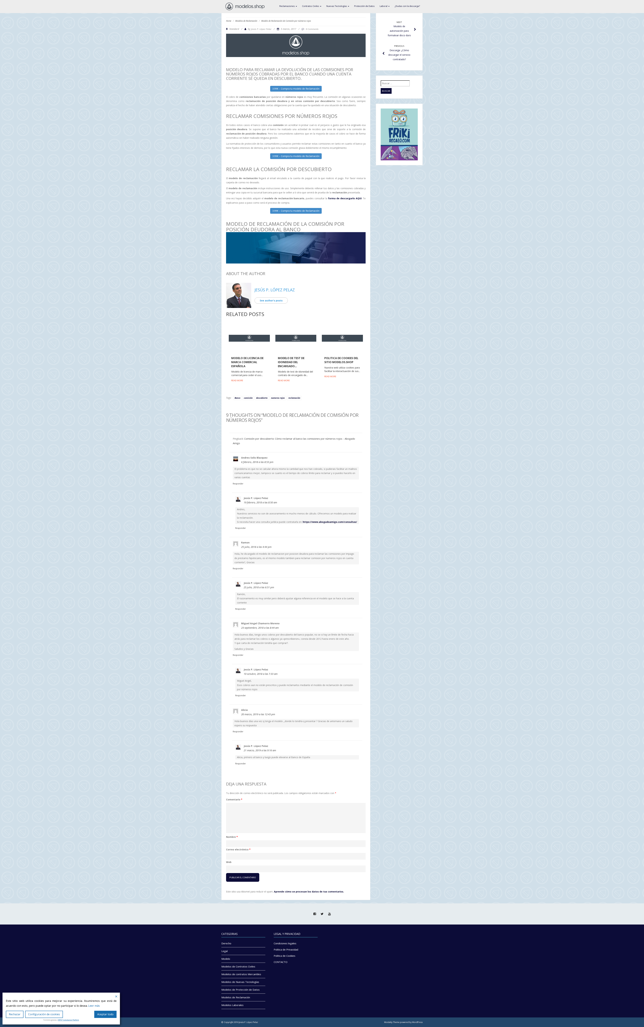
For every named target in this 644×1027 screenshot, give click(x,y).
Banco (237, 398)
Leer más (94, 1006)
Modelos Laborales (232, 1005)
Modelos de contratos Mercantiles (241, 974)
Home (228, 20)
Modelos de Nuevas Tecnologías (240, 982)
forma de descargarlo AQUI (345, 198)
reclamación (294, 398)
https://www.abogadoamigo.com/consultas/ (330, 521)
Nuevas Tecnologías (336, 6)
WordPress (417, 1022)
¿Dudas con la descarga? (407, 6)
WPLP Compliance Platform (68, 1020)
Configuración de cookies (44, 1014)
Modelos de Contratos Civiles (238, 966)
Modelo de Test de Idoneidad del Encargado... (291, 362)
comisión (248, 398)
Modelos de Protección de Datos (240, 989)
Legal (224, 951)
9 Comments (312, 29)
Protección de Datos (364, 6)
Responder (238, 483)
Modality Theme (391, 1022)
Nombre (232, 836)
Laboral (384, 6)
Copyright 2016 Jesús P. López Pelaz (241, 1022)
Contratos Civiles (311, 6)
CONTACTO (280, 962)
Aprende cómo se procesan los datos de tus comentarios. (309, 891)
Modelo (225, 958)
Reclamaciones (287, 6)
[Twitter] (322, 914)
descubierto (261, 398)
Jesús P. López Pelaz (261, 29)
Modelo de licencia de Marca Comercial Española (247, 362)
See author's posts (271, 300)
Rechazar (14, 1014)
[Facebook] (314, 914)
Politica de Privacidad (286, 949)
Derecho (226, 943)
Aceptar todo (105, 1014)
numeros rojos (278, 398)
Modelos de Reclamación (246, 20)
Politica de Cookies (284, 955)
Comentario (234, 799)
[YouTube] (329, 914)
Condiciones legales (285, 943)
